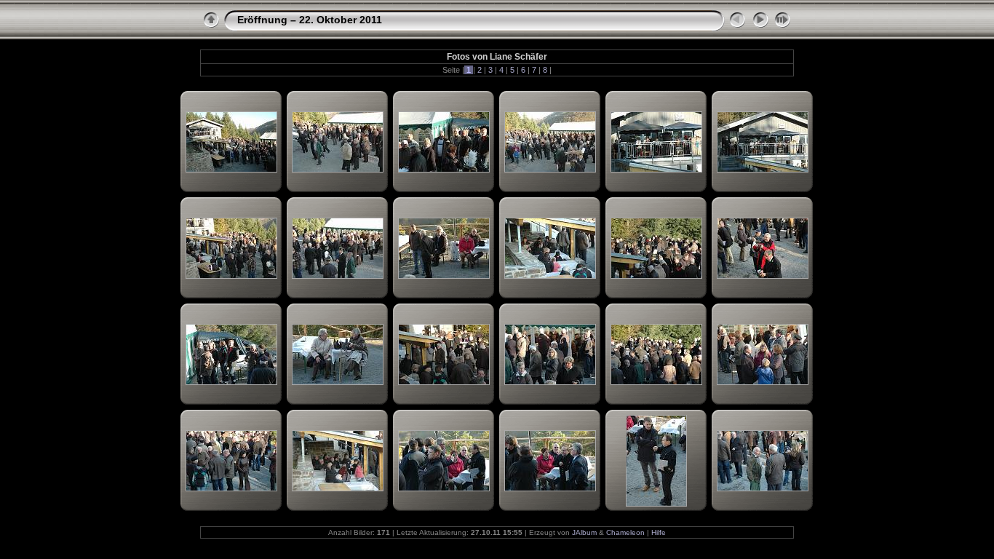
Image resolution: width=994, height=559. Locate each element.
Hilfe (658, 532)
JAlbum (584, 532)
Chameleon (625, 532)
